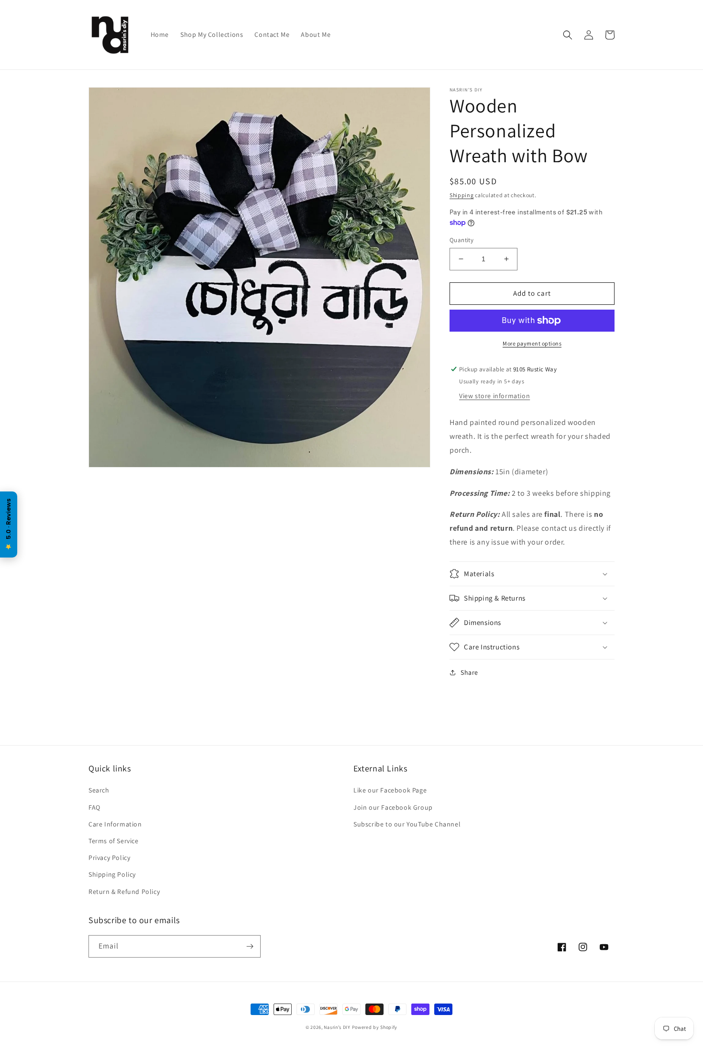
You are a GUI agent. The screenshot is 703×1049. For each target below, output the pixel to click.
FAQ (94, 807)
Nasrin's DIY (337, 1027)
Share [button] (469, 672)
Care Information (115, 824)
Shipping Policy (112, 874)
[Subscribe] (249, 946)
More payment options (532, 343)
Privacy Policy (109, 857)
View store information (494, 395)
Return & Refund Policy (124, 891)
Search (99, 790)
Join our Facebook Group (393, 807)
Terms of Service (113, 841)
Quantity (461, 240)
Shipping (462, 195)
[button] (567, 34)
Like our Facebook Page (390, 790)
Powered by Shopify (375, 1027)
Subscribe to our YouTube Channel (407, 824)
